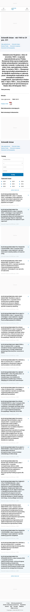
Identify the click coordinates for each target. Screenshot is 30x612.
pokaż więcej (14, 576)
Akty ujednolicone (5, 44)
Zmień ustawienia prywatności (11, 604)
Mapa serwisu (14, 608)
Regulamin (23, 604)
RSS (11, 606)
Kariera (7, 606)
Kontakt (16, 606)
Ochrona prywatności (16, 603)
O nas (8, 603)
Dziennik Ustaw (16, 44)
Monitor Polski (4, 46)
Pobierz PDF (4, 103)
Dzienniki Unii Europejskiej (8, 48)
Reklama (21, 606)
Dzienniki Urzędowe (15, 46)
